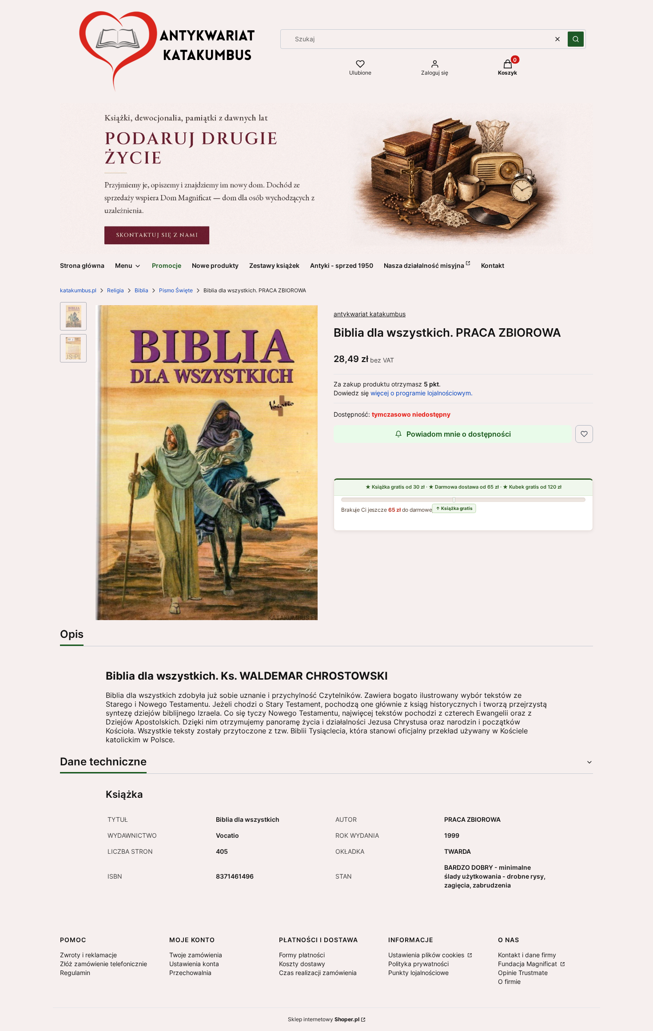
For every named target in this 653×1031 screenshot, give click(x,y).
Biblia (141, 290)
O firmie (509, 981)
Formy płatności (302, 955)
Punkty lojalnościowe (418, 972)
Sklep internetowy (323, 1019)
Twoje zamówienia (195, 955)
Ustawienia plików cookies (427, 955)
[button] (576, 39)
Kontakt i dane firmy (527, 955)
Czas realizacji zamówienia (318, 972)
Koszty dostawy (302, 963)
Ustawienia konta (194, 963)
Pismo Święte (176, 290)
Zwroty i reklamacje (88, 955)
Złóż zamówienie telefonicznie (103, 963)
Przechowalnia (190, 972)
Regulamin (75, 972)
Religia (115, 290)
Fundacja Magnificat (528, 963)
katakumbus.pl (78, 290)
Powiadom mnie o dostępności (458, 434)
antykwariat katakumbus (370, 314)
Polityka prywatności (418, 963)
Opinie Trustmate (523, 972)
